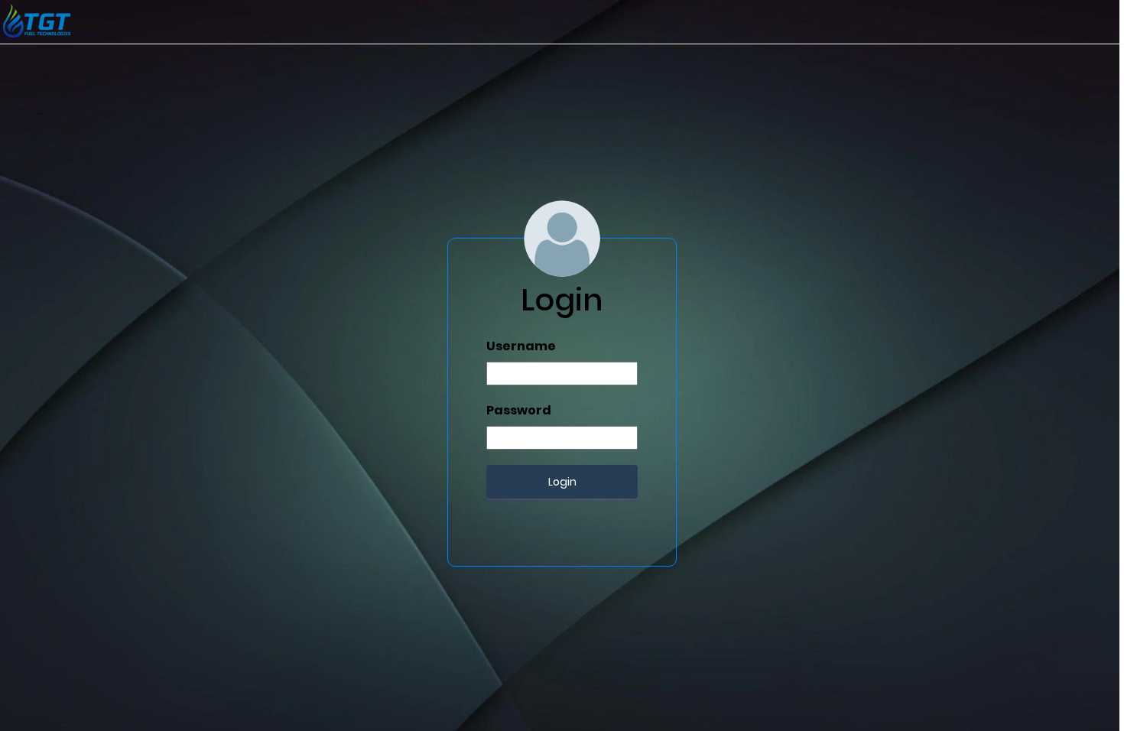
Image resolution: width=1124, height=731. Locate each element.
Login (562, 481)
